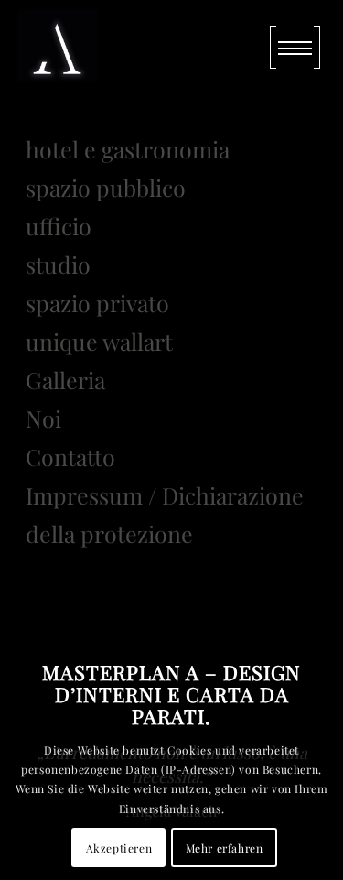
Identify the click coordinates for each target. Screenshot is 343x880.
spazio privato (97, 303)
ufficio (58, 226)
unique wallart (99, 341)
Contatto (70, 456)
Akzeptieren (119, 848)
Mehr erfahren (224, 848)
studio (58, 264)
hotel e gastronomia (128, 149)
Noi (43, 418)
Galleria (65, 379)
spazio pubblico (106, 187)
